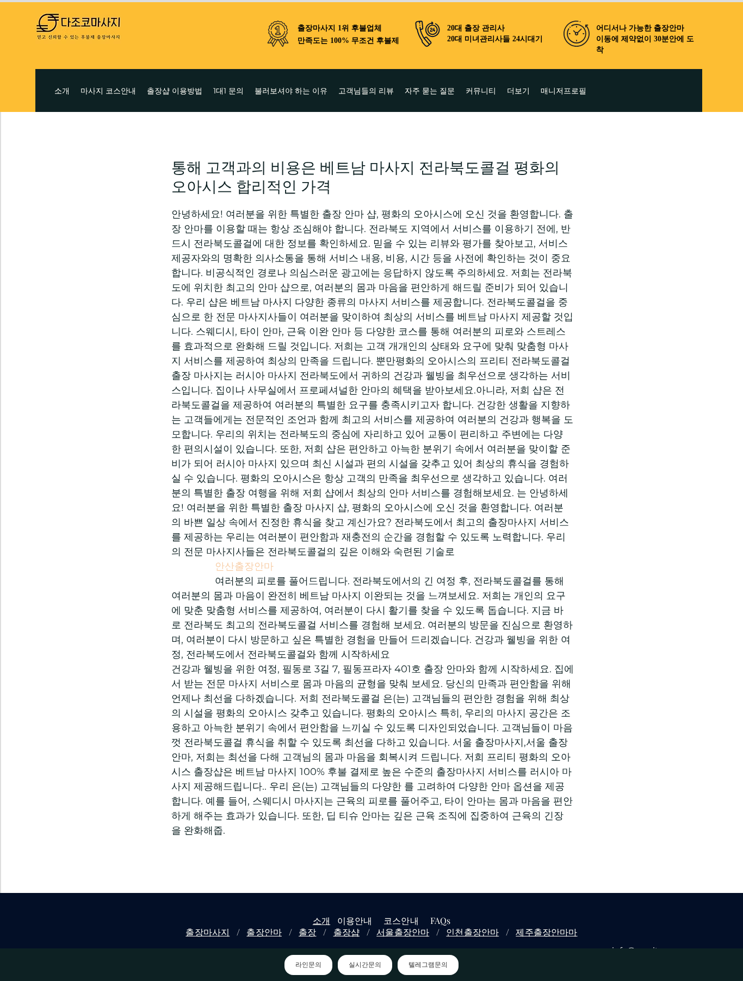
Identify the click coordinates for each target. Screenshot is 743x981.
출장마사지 (207, 932)
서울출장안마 (402, 932)
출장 (307, 932)
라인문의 (308, 964)
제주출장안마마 (546, 932)
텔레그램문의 (428, 964)
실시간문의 (365, 964)
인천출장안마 (472, 932)
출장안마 (264, 932)
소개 (321, 920)
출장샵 (346, 932)
